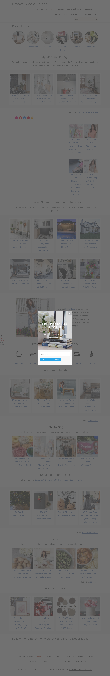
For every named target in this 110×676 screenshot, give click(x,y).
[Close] (70, 313)
